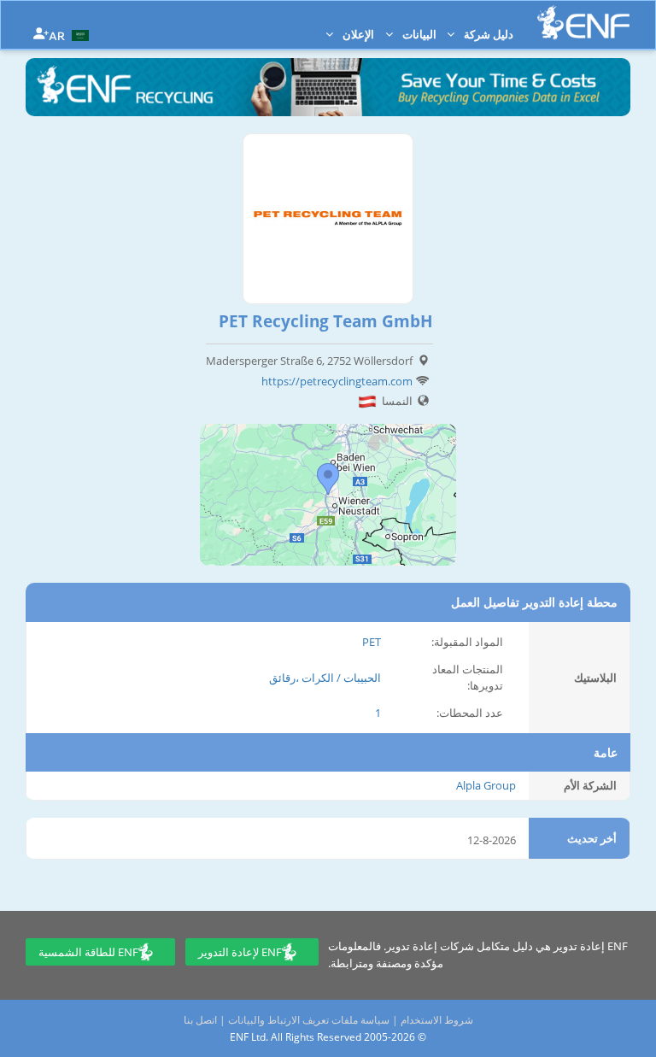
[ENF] (583, 22)
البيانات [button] (418, 34)
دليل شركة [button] (487, 34)
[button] (71, 34)
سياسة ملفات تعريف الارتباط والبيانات (309, 1020)
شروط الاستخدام (437, 1020)
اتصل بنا (200, 1020)
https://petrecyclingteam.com (337, 381)
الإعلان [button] (357, 34)
